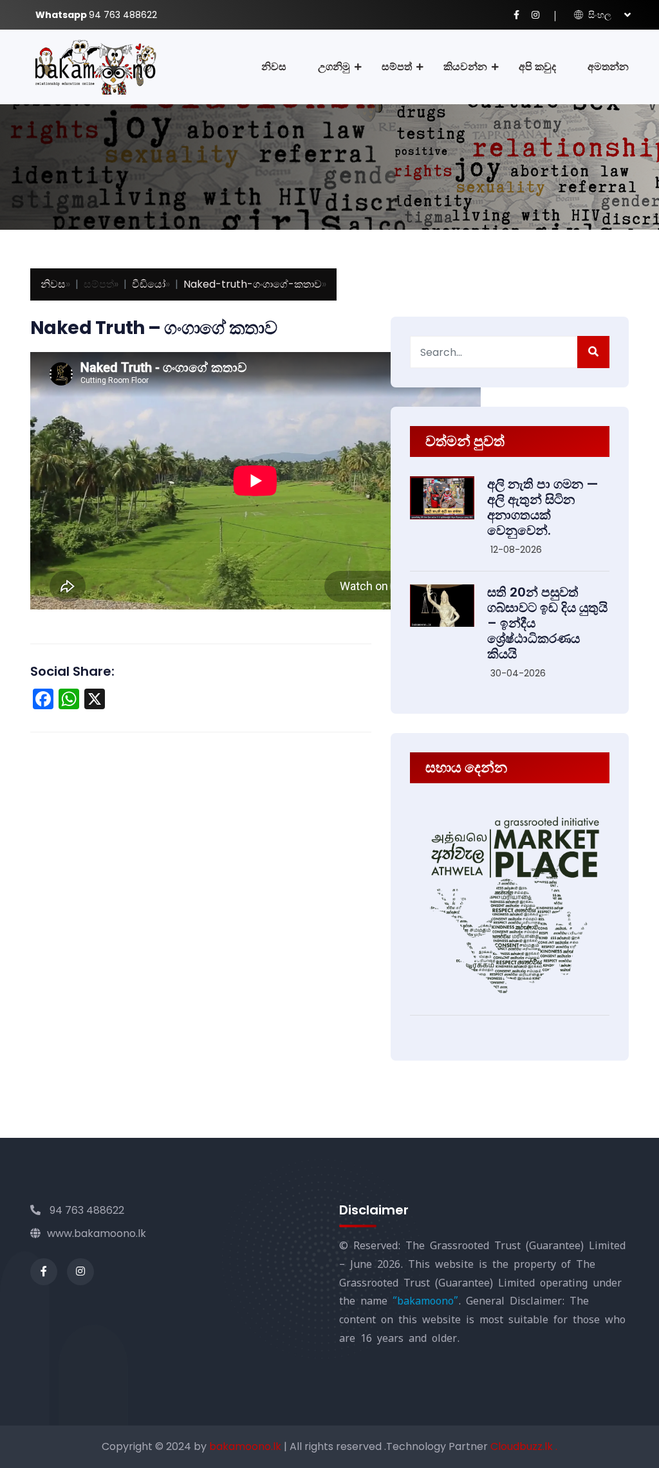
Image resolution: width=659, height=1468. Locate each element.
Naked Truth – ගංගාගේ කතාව (153, 327)
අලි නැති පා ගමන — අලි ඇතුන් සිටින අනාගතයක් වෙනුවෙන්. (543, 507)
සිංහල (598, 14)
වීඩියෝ (148, 284)
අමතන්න (608, 66)
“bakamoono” (425, 1301)
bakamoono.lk (246, 1446)
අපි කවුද (537, 66)
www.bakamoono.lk (96, 1233)
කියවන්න (465, 66)
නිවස (273, 66)
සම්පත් (397, 66)
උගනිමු (334, 66)
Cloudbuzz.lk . (523, 1446)
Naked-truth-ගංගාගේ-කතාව (252, 284)
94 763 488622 (85, 1210)
